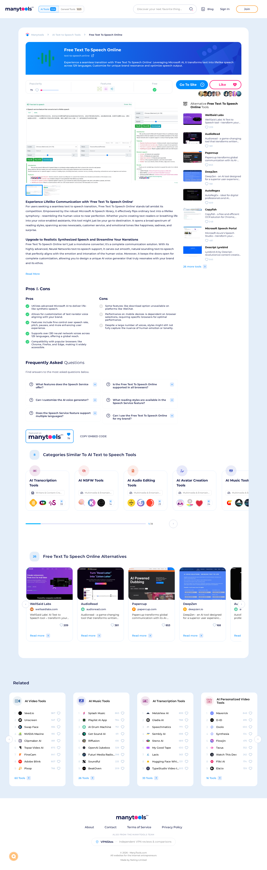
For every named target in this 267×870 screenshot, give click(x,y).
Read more (37, 635)
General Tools (71, 9)
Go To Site (188, 85)
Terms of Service (139, 827)
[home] (19, 9)
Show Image (78, 149)
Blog (210, 9)
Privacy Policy (172, 827)
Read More (33, 273)
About (89, 827)
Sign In (225, 9)
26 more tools (192, 266)
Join (247, 9)
